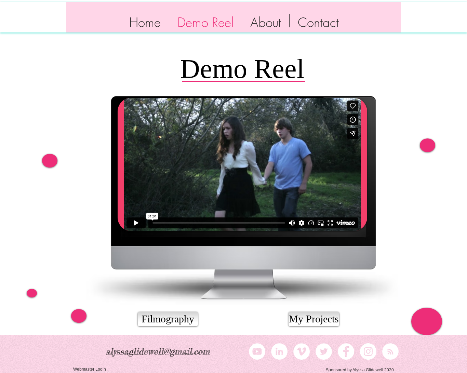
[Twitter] (324, 351)
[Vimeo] (301, 351)
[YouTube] (257, 351)
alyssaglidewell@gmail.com (157, 351)
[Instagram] (368, 351)
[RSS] (390, 351)
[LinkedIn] (279, 351)
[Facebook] (346, 351)
